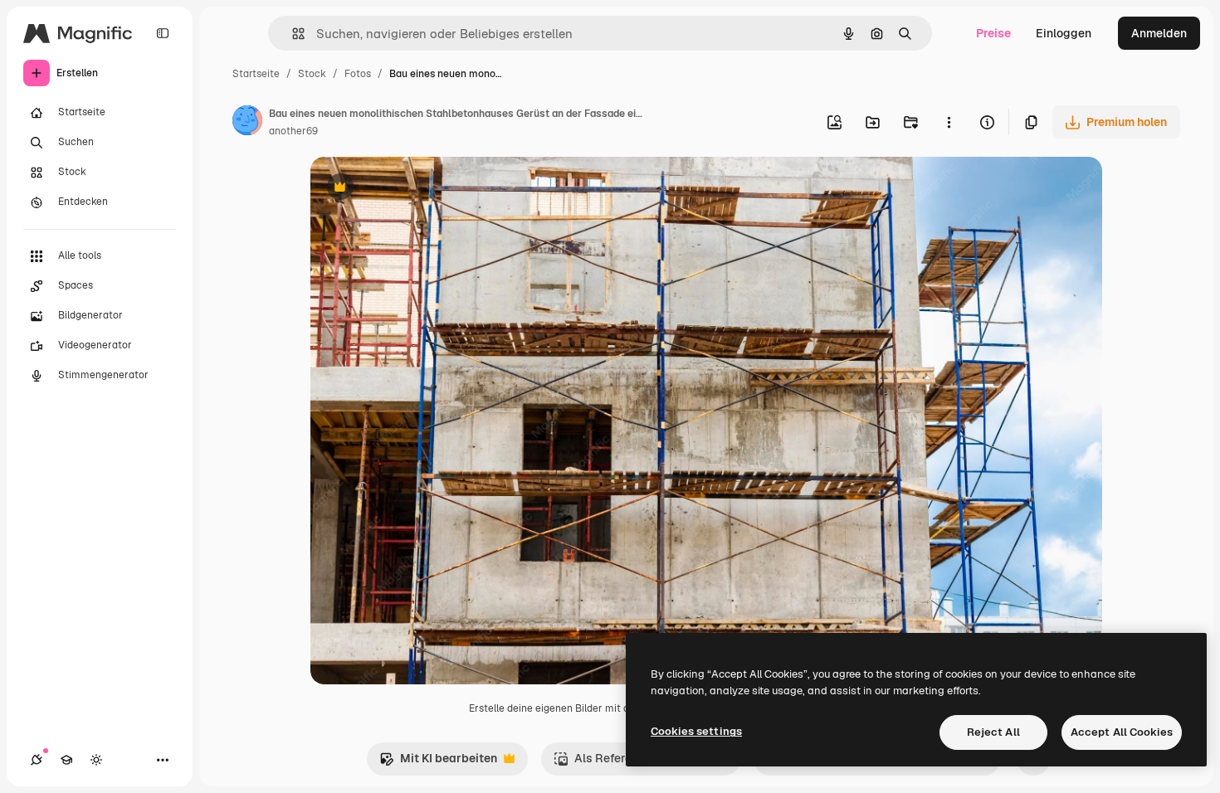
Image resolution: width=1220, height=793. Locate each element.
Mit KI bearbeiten (438, 763)
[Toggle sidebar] (162, 33)
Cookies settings (696, 731)
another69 (293, 131)
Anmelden (1159, 33)
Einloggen (1063, 33)
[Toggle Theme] (96, 760)
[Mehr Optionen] (948, 122)
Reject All (993, 732)
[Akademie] (66, 760)
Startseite (256, 73)
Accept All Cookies (1122, 732)
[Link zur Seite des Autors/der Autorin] (247, 122)
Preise (993, 33)
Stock (312, 73)
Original (416, 189)
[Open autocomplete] (292, 33)
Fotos (357, 73)
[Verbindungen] (36, 760)
